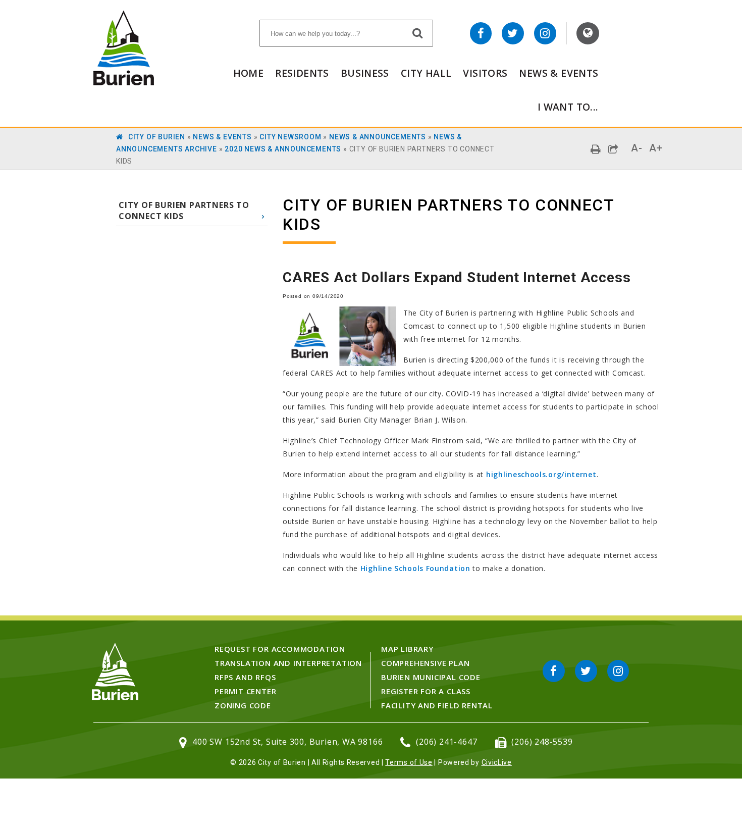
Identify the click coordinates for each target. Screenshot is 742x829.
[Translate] (587, 33)
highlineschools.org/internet (541, 474)
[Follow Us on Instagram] (545, 33)
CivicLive (497, 762)
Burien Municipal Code (431, 677)
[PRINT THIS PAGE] (596, 149)
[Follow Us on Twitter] (513, 33)
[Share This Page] (613, 149)
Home (248, 73)
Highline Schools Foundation (415, 568)
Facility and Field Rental (437, 705)
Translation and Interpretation (288, 663)
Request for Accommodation (280, 649)
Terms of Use (408, 762)
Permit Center (245, 691)
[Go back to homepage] (123, 82)
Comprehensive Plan (425, 663)
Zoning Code (243, 705)
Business (365, 73)
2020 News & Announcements (283, 149)
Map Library (407, 649)
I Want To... (568, 107)
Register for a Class (425, 691)
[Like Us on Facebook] (481, 33)
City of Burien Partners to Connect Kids (184, 210)
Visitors (485, 73)
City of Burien (156, 137)
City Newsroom (290, 137)
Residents (302, 73)
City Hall (426, 73)
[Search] (418, 33)
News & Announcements (377, 137)
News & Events (558, 73)
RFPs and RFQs (245, 677)
